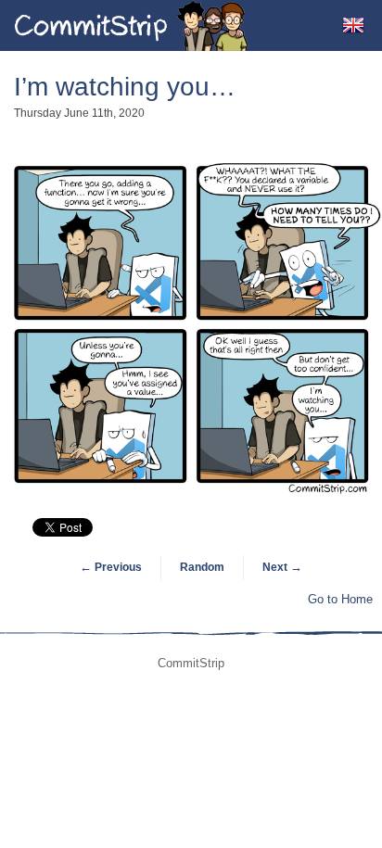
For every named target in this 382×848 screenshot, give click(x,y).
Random (202, 567)
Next (282, 567)
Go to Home (340, 599)
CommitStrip (131, 25)
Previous (111, 567)
